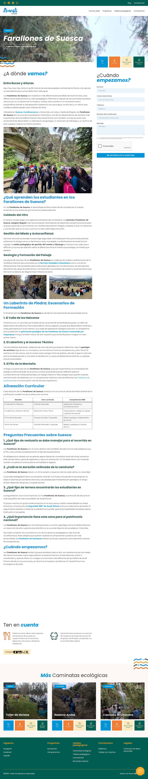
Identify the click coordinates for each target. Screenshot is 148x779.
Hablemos (102, 749)
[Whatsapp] (17, 3)
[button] (15, 652)
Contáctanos (139, 11)
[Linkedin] (13, 3)
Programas (107, 11)
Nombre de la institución (107, 114)
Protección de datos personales (132, 750)
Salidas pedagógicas (122, 11)
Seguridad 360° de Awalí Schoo (43, 506)
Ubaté (10, 686)
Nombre (100, 87)
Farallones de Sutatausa (30, 538)
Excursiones (52, 749)
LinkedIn (6, 755)
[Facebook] (9, 3)
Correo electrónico (104, 96)
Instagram (7, 749)
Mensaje (100, 123)
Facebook (7, 752)
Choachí (108, 686)
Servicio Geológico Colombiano (55, 263)
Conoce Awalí (94, 11)
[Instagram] (4, 3)
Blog (129, 3)
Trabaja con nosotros (107, 752)
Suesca (8, 31)
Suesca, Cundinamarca (26, 112)
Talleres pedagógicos (81, 754)
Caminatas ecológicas (82, 751)
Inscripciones (139, 3)
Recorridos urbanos (80, 761)
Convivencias (78, 758)
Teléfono (100, 105)
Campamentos (53, 752)
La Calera (60, 686)
